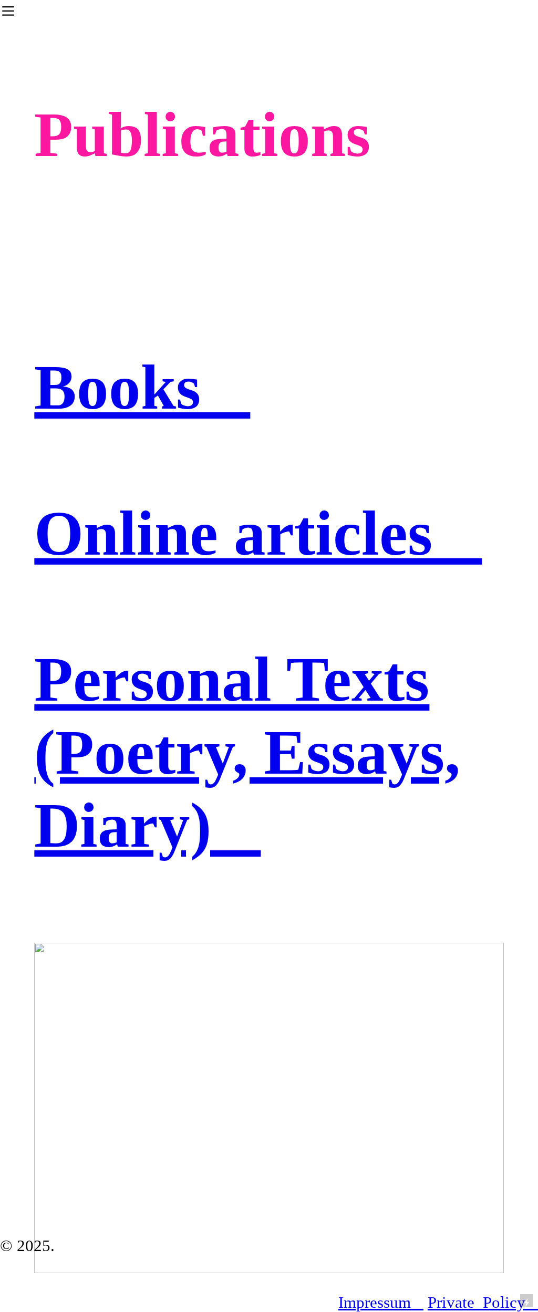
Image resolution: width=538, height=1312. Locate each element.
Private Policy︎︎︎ (483, 1302)
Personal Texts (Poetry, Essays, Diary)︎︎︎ (247, 752)
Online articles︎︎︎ (258, 533)
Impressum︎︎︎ (380, 1302)
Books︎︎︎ (142, 387)
